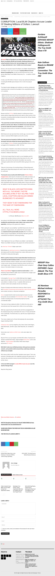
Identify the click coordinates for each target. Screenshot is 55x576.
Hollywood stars (5, 324)
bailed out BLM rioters (15, 332)
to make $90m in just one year (22, 363)
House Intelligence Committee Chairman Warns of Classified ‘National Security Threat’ (45, 228)
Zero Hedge (4, 26)
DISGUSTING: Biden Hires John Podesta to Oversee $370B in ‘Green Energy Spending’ (8, 455)
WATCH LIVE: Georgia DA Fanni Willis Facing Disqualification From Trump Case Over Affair (46, 180)
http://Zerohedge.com (15, 465)
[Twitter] (7, 444)
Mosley (11, 143)
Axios (2, 295)
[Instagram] (7, 556)
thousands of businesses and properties (13, 289)
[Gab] (5, 556)
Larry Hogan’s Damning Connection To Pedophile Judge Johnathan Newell (46, 157)
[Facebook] (3, 444)
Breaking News (9, 0)
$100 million (27, 339)
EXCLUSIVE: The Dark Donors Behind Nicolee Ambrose (29, 454)
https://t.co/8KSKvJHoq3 (13, 212)
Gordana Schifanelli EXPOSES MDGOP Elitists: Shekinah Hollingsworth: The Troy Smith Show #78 (45, 42)
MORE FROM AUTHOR (17, 474)
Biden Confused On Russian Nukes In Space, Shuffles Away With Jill (45, 203)
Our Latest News (42, 82)
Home (2, 16)
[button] (52, 13)
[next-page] (4, 495)
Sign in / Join (3, 0)
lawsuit (4, 59)
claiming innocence (14, 250)
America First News (9, 16)
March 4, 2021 (25, 216)
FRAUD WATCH (26, 0)
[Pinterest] (12, 444)
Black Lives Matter (6, 270)
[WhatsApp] (16, 444)
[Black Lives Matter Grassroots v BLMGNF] (18, 393)
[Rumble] (10, 556)
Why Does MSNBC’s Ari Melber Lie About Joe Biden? (45, 110)
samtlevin (18, 417)
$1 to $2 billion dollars (21, 296)
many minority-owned (29, 289)
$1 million (9, 343)
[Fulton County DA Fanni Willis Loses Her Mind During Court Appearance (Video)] (6, 481)
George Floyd (12, 278)
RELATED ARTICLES (6, 474)
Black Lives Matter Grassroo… (8, 417)
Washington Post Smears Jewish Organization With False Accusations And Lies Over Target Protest (18, 489)
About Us (32, 0)
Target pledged (9, 341)
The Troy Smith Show (18, 0)
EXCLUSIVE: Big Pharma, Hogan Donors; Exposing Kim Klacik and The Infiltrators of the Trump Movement (30, 489)
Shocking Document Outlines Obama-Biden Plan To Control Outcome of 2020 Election (46, 88)
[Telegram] (2, 558)
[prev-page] (2, 495)
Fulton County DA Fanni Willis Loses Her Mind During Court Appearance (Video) (46, 134)
